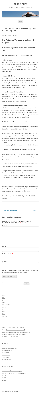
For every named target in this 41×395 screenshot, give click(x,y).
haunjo (4, 198)
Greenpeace (6, 355)
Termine (4, 316)
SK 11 (19, 196)
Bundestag (5, 353)
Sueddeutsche (6, 359)
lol (3, 327)
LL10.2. (4, 378)
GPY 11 (4, 302)
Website (4, 261)
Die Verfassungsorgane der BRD (15, 330)
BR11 (3, 298)
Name (4, 246)
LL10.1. (36, 210)
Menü (20, 21)
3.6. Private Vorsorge (9, 210)
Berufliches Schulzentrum (9, 348)
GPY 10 (4, 300)
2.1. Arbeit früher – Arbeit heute (15, 327)
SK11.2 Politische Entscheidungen (12, 371)
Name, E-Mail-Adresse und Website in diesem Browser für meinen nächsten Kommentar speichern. (20, 271)
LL (2, 309)
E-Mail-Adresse (7, 254)
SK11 (3, 314)
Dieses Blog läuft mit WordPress (11, 391)
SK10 (3, 311)
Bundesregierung (7, 350)
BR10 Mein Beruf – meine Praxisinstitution (14, 373)
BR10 (3, 295)
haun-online (21, 3)
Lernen (4, 307)
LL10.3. (4, 375)
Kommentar (6, 225)
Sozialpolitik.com (7, 357)
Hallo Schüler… (6, 305)
